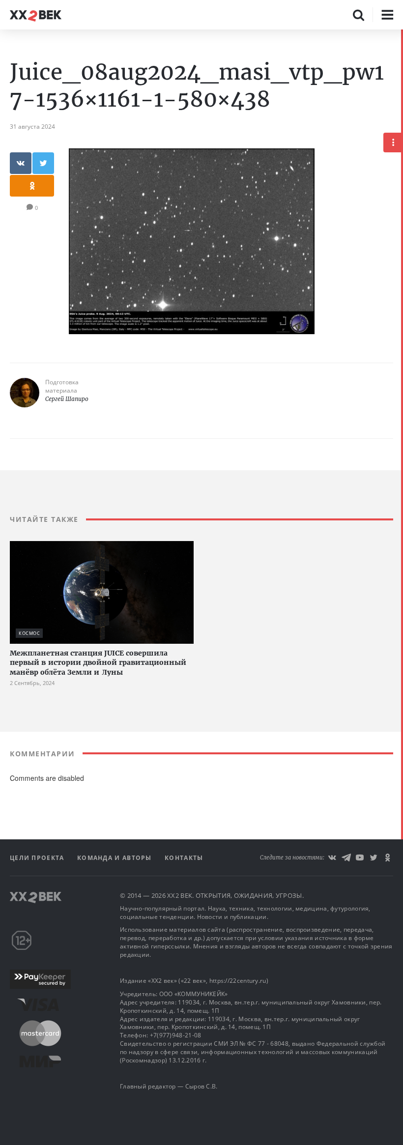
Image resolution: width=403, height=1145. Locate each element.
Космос (29, 633)
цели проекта (38, 858)
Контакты (184, 858)
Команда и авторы (115, 858)
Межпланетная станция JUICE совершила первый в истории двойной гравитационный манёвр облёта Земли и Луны (98, 663)
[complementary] (402, 587)
